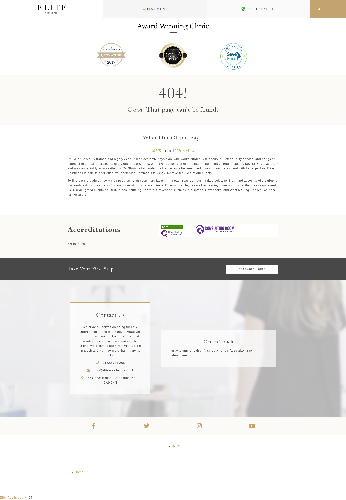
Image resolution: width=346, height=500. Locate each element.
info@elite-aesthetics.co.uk (114, 370)
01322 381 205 (157, 8)
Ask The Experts (261, 8)
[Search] (319, 9)
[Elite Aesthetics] (51, 9)
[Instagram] (199, 426)
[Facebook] (94, 426)
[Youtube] (252, 426)
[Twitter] (146, 426)
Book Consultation (252, 268)
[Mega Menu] (337, 9)
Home (176, 446)
